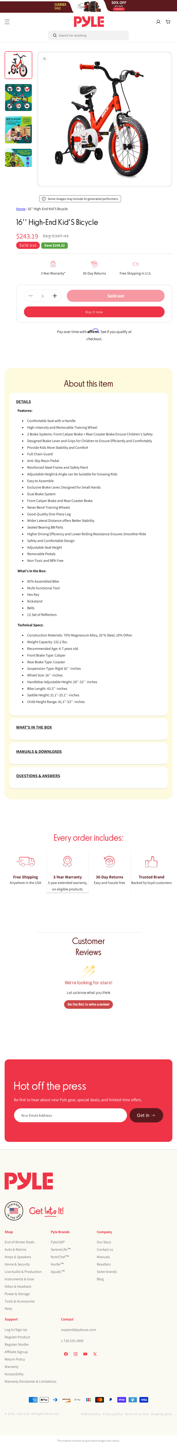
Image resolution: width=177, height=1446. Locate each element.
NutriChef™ (60, 1256)
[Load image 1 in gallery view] (18, 65)
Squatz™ (58, 1271)
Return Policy (15, 1359)
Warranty (11, 1366)
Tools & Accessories (20, 1301)
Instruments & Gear (19, 1279)
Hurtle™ (57, 1264)
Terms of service (136, 1414)
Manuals (103, 1256)
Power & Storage (17, 1293)
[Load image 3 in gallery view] (18, 130)
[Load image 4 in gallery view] (18, 162)
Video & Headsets (18, 1286)
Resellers (104, 1264)
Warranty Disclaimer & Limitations (30, 1381)
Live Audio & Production (23, 1271)
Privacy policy (112, 1414)
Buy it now (94, 312)
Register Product (17, 1337)
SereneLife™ (61, 1249)
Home (20, 208)
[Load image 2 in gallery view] (18, 97)
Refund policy (90, 1414)
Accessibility (14, 1374)
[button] (7, 21)
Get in (143, 1115)
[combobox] (68, 35)
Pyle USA (23, 1414)
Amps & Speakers (18, 1256)
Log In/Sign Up (16, 1329)
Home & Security (17, 1264)
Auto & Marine (15, 1249)
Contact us (105, 1249)
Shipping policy (162, 1414)
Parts (8, 1308)
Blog (100, 1279)
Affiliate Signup (16, 1351)
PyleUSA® (58, 1242)
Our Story (104, 1242)
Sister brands (107, 1271)
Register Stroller (17, 1344)
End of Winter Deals (20, 1242)
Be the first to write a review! (88, 1004)
